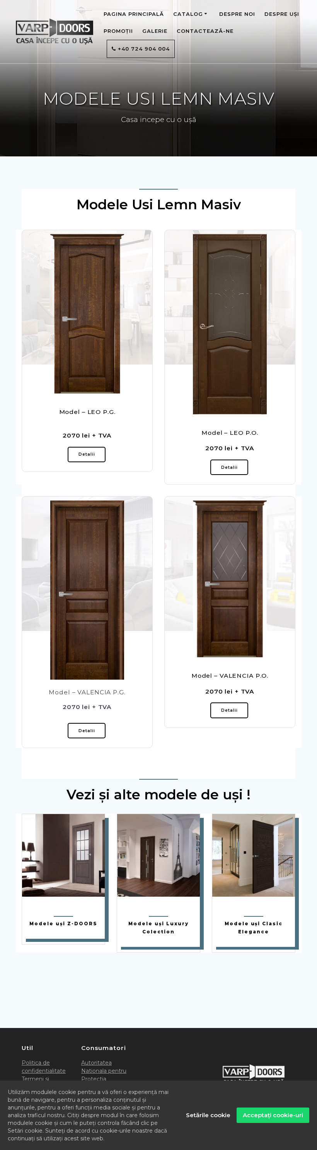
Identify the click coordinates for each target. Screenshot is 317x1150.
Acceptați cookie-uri (273, 1115)
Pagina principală (134, 14)
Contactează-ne (205, 31)
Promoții (118, 31)
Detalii (86, 454)
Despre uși (281, 14)
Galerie (154, 31)
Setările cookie (208, 1115)
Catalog (188, 14)
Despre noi (237, 14)
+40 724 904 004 (143, 49)
